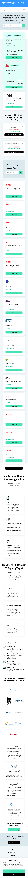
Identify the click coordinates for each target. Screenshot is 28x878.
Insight (13, 855)
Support (13, 849)
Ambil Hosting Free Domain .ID (14, 152)
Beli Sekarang (14, 57)
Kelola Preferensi (14, 875)
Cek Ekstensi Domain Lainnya (14, 468)
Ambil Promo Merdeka (19, 3)
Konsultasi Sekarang (14, 842)
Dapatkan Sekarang (14, 830)
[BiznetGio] (4, 10)
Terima (14, 871)
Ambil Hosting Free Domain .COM (14, 134)
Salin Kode (20, 50)
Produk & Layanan (13, 852)
